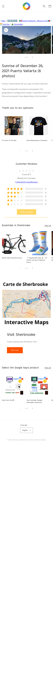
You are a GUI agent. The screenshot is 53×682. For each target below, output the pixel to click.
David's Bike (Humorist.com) (12, 258)
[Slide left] (21, 57)
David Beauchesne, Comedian (37, 140)
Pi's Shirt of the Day (9, 140)
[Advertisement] (26, 563)
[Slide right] (32, 57)
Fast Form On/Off (8, 400)
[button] (3, 6)
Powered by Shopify (40, 439)
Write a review (26, 212)
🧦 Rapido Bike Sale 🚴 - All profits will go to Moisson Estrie (37, 260)
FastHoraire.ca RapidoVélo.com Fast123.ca (23, 439)
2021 (3, 20)
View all (48, 225)
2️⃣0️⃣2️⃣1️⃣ (12, 20)
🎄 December (17, 24)
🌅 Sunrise (4, 24)
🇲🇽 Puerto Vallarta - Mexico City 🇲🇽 (34, 20)
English (25, 430)
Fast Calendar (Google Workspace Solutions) (34, 401)
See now (15, 350)
